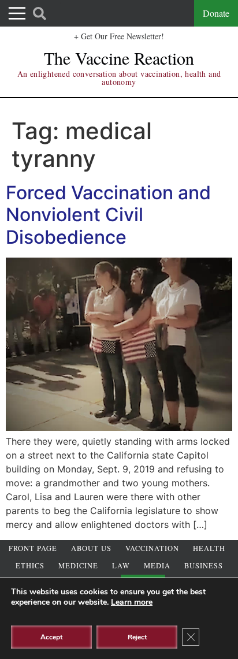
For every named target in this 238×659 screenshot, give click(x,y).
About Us (91, 548)
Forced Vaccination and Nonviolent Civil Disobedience (108, 214)
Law (121, 566)
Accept (51, 637)
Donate (216, 13)
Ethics (30, 566)
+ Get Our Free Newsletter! (119, 36)
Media (157, 566)
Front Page (33, 548)
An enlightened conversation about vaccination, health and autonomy (119, 77)
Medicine (78, 566)
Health (209, 548)
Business (203, 566)
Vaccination (152, 548)
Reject (137, 637)
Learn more (132, 602)
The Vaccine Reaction (119, 57)
